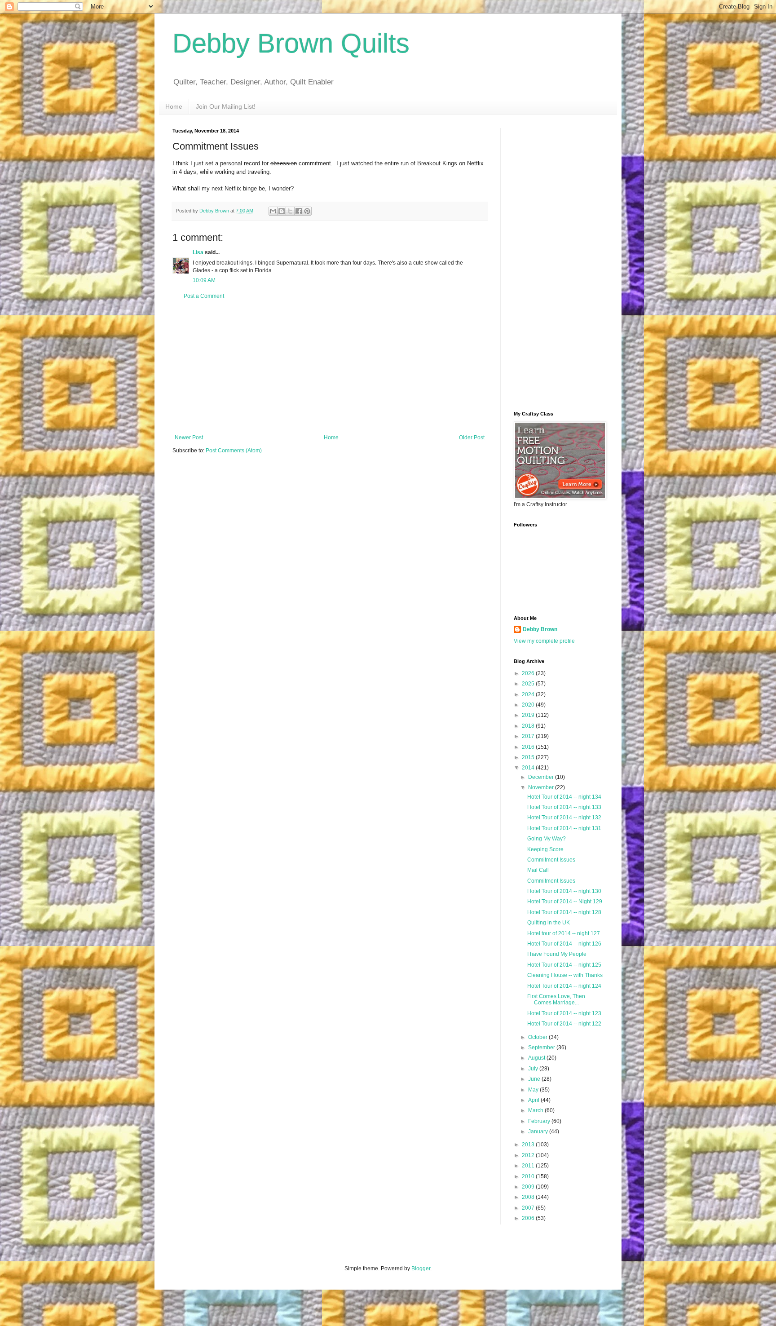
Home (173, 106)
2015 (529, 757)
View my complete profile (544, 641)
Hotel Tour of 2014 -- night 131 (564, 828)
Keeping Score (545, 849)
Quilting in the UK (548, 922)
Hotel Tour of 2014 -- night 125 (564, 965)
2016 (529, 747)
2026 (529, 673)
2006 (529, 1218)
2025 (529, 684)
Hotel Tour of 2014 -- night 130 (564, 891)
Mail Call (538, 870)
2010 (529, 1176)
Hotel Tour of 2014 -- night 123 (564, 1013)
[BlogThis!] (281, 211)
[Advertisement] (329, 367)
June (535, 1079)
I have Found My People (556, 954)
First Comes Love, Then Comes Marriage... (556, 999)
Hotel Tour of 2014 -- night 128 (564, 912)
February (539, 1121)
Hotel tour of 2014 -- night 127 (563, 933)
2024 (529, 694)
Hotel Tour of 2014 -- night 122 (564, 1024)
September (542, 1047)
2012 (529, 1155)
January (538, 1131)
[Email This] (273, 211)
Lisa (198, 252)
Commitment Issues (551, 860)
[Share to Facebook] (298, 211)
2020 (529, 705)
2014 (529, 768)
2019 (529, 715)
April (534, 1100)
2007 (529, 1208)
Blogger (420, 1268)
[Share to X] (290, 211)
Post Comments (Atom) (234, 450)
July (533, 1068)
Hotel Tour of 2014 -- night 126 (564, 944)
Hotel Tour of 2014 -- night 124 (564, 986)
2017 (529, 736)
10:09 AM (204, 280)
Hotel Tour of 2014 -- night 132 (564, 817)
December (541, 777)
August (537, 1058)
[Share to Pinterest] (307, 211)
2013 (529, 1144)
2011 (529, 1165)
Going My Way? (546, 838)
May (534, 1090)
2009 (529, 1187)
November (541, 787)
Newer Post (189, 437)
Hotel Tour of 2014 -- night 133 (564, 807)
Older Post (472, 437)
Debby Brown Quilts (291, 43)
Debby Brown (540, 629)
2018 (529, 726)
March (536, 1110)
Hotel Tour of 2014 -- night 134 (564, 797)
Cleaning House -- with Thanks (565, 975)
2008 (529, 1197)
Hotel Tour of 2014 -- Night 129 (564, 901)
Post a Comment (204, 296)
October (538, 1037)
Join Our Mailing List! (226, 106)
